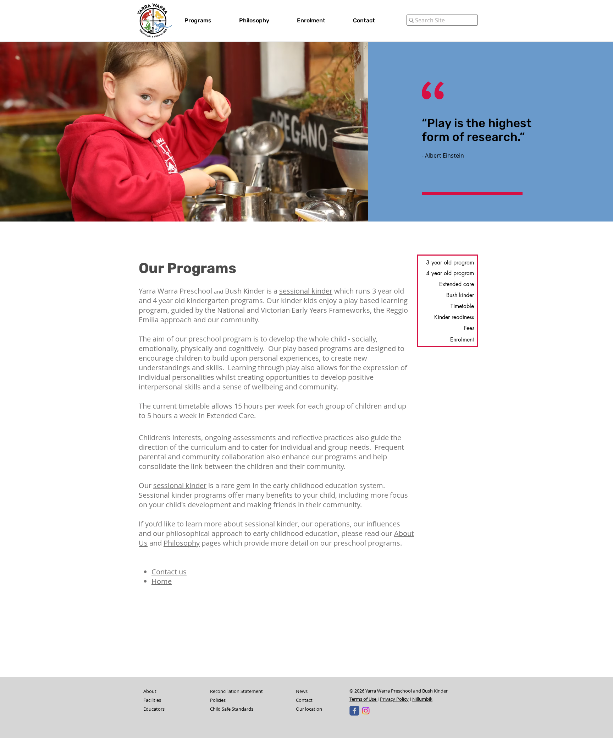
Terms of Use (363, 699)
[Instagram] (366, 711)
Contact (304, 700)
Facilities (152, 700)
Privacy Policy (394, 699)
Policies (218, 700)
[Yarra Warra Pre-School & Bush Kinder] (354, 711)
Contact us (169, 571)
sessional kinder (305, 291)
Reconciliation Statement (236, 691)
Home (161, 581)
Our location (309, 709)
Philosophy (182, 543)
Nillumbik (422, 699)
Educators (154, 709)
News (302, 691)
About (149, 691)
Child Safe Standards (231, 709)
